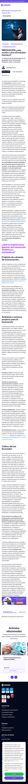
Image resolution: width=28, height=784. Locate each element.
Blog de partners (6, 730)
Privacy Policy (16, 760)
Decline (14, 778)
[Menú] (25, 5)
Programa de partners (8, 728)
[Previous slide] (12, 677)
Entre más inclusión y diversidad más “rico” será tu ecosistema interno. (14, 437)
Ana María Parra (11, 67)
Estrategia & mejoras (7, 712)
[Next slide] (15, 677)
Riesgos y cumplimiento (8, 717)
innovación (5, 44)
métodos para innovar (16, 44)
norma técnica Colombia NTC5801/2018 (13, 221)
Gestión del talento (7, 714)
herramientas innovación (9, 46)
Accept (14, 774)
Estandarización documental (10, 710)
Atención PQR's (6, 739)
